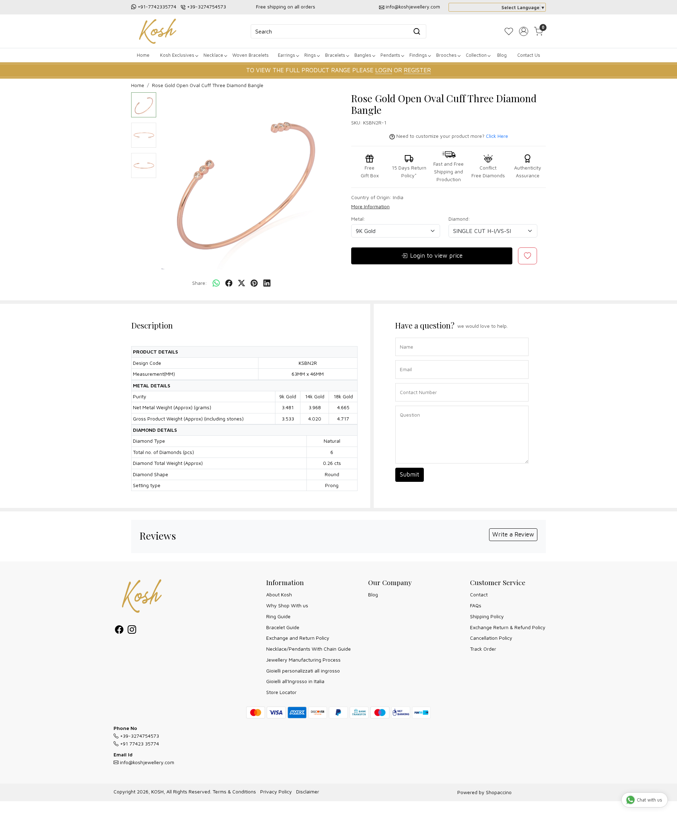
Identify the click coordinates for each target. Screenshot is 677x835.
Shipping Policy (487, 616)
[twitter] (241, 283)
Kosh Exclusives (177, 55)
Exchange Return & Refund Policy (507, 627)
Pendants (390, 55)
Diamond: (459, 219)
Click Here (497, 136)
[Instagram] (132, 630)
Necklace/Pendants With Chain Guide (308, 649)
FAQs (475, 605)
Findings (418, 55)
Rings (310, 55)
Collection (476, 55)
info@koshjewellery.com (413, 7)
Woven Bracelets (250, 55)
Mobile (404, 382)
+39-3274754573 (206, 7)
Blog (502, 55)
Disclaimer (307, 791)
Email (404, 359)
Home (143, 55)
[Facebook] (119, 630)
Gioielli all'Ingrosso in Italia (295, 681)
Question (407, 405)
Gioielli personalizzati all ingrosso (303, 671)
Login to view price (436, 255)
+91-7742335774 (157, 7)
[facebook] (228, 283)
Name (404, 337)
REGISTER (417, 70)
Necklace (213, 55)
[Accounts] (523, 31)
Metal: (358, 219)
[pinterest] (254, 283)
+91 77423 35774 (138, 744)
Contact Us (528, 55)
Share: (199, 283)
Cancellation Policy (491, 638)
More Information (370, 206)
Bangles (362, 55)
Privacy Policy (276, 791)
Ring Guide (278, 616)
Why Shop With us (287, 605)
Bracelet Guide (282, 627)
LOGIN (383, 70)
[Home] (157, 31)
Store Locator (281, 692)
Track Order (483, 649)
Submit (409, 474)
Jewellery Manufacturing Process (303, 660)
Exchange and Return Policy (297, 638)
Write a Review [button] (513, 534)
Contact (479, 594)
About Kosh (279, 594)
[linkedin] (267, 283)
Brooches (446, 55)
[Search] (416, 31)
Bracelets (335, 55)
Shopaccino (499, 792)
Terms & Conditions (234, 791)
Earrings (286, 55)
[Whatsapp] (216, 283)
